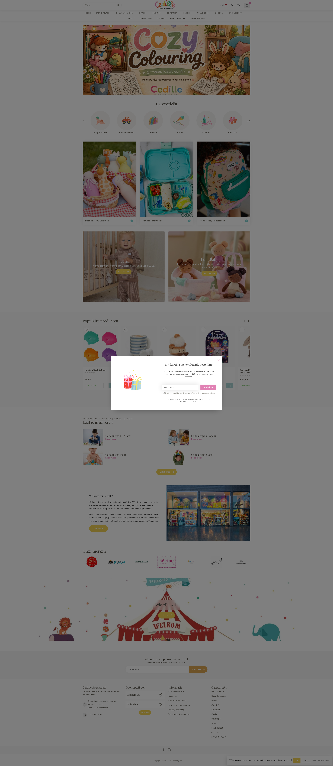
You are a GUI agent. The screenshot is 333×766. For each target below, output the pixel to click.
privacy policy (204, 393)
